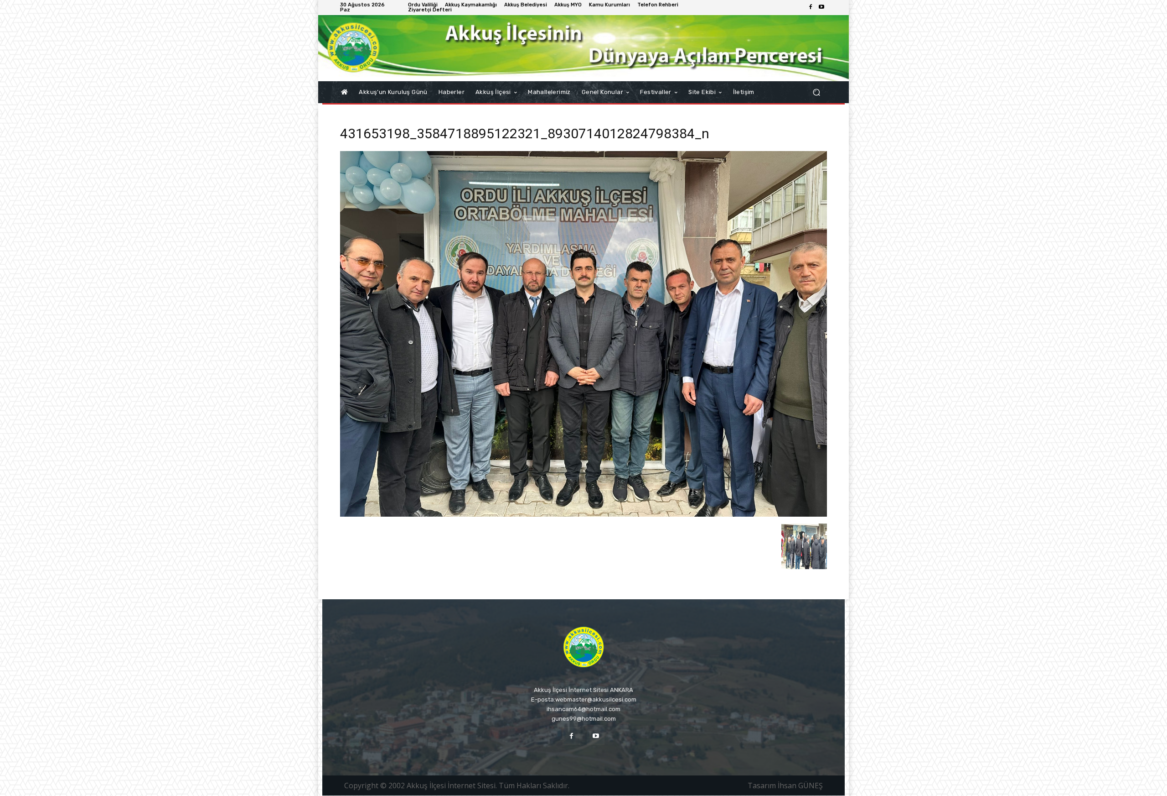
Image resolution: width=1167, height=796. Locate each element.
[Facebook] (810, 7)
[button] (816, 92)
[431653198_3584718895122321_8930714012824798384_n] (583, 514)
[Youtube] (821, 7)
